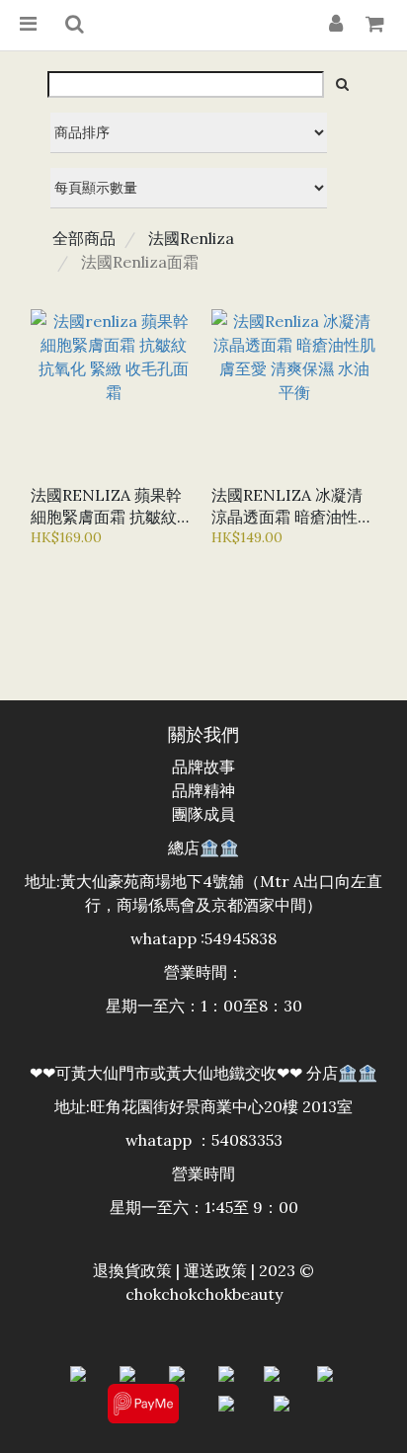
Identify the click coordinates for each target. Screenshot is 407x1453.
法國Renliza (191, 238)
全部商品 (84, 238)
